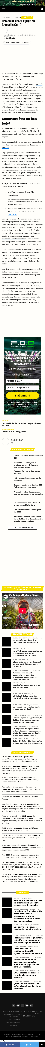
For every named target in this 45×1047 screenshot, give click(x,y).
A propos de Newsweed (12, 1011)
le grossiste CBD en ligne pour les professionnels (20, 805)
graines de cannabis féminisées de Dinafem (20, 846)
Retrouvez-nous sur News (32, 1012)
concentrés (12, 214)
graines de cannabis (19, 766)
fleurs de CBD (18, 797)
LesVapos (9, 759)
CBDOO (9, 855)
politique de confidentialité (18, 404)
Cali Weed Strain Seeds (22, 779)
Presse (9, 1020)
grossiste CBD (20, 828)
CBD (36, 835)
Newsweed (6, 17)
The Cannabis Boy (13, 1023)
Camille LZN (10, 38)
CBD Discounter (8, 862)
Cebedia (17, 1020)
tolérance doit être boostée (13, 238)
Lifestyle (27, 17)
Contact (13, 1026)
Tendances (16, 17)
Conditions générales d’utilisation (13, 1016)
